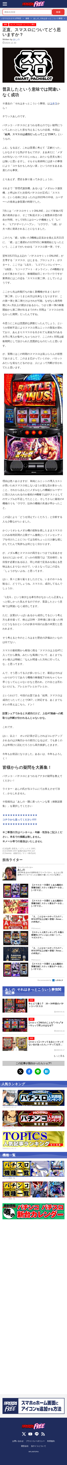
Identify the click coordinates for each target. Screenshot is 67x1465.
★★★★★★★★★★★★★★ (19, 815)
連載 (5, 24)
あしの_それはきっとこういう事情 (22, 24)
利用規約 (51, 1441)
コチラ (53, 103)
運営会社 (25, 1446)
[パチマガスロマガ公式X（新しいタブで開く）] (24, 1434)
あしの (16, 39)
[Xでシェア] (20, 1071)
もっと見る (59, 1056)
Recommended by (45, 980)
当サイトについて (38, 1446)
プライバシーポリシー (35, 1441)
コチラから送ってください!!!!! (19, 819)
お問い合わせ (18, 1441)
